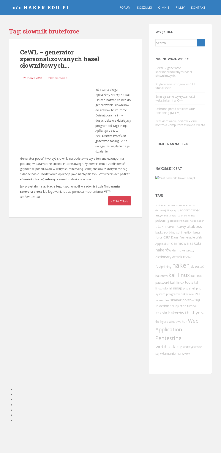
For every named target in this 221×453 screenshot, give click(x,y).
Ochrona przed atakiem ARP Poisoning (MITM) (175, 111)
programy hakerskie (180, 294)
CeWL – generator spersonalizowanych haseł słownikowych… (59, 59)
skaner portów (182, 300)
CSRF (166, 237)
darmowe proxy (183, 250)
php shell (189, 288)
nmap (177, 288)
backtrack (161, 232)
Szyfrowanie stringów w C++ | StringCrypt (176, 86)
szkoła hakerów (169, 312)
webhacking (168, 346)
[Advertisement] (57, 117)
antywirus (162, 215)
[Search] (201, 42)
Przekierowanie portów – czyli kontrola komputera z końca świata (180, 123)
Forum (125, 7)
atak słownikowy (170, 226)
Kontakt (198, 7)
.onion (159, 205)
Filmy (180, 7)
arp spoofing (177, 220)
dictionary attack (168, 256)
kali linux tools (181, 282)
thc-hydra (195, 313)
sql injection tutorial (183, 306)
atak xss (194, 226)
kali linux (179, 275)
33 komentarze (57, 78)
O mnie (163, 7)
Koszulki (144, 7)
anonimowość (190, 210)
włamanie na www (175, 353)
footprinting (163, 266)
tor (184, 321)
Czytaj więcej (119, 201)
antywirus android (179, 215)
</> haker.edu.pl (41, 7)
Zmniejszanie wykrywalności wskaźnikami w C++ (175, 98)
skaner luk (162, 300)
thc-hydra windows (168, 321)
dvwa (188, 256)
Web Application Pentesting (177, 329)
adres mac (169, 205)
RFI (197, 294)
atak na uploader (194, 220)
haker (180, 265)
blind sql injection (181, 232)
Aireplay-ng (173, 210)
